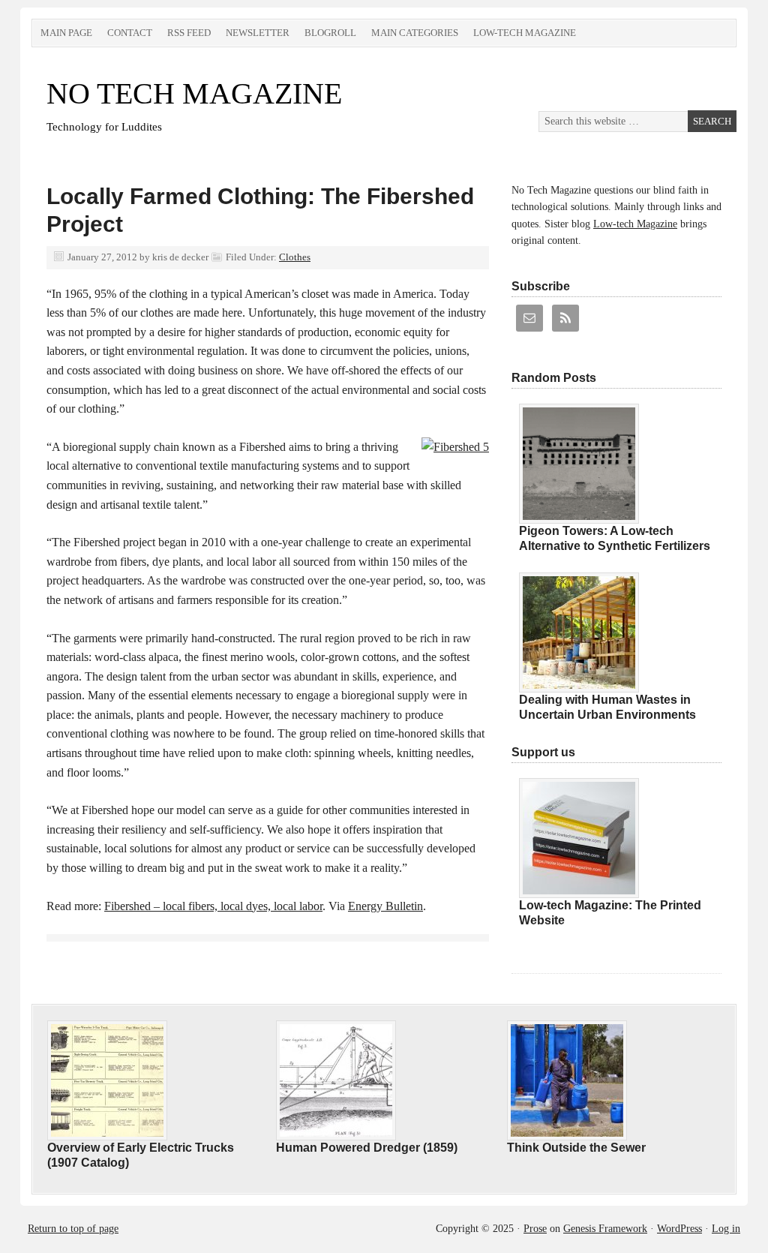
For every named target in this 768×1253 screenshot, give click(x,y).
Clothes (294, 257)
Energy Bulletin (385, 906)
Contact (129, 32)
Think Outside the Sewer (576, 1147)
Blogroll (330, 32)
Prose (535, 1228)
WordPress (679, 1228)
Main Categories (414, 32)
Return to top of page (73, 1228)
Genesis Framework (605, 1228)
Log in (726, 1228)
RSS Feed (189, 32)
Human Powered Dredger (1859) (367, 1147)
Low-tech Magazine (524, 32)
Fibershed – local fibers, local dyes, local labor (213, 906)
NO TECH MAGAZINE (194, 93)
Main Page (66, 32)
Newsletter (258, 32)
